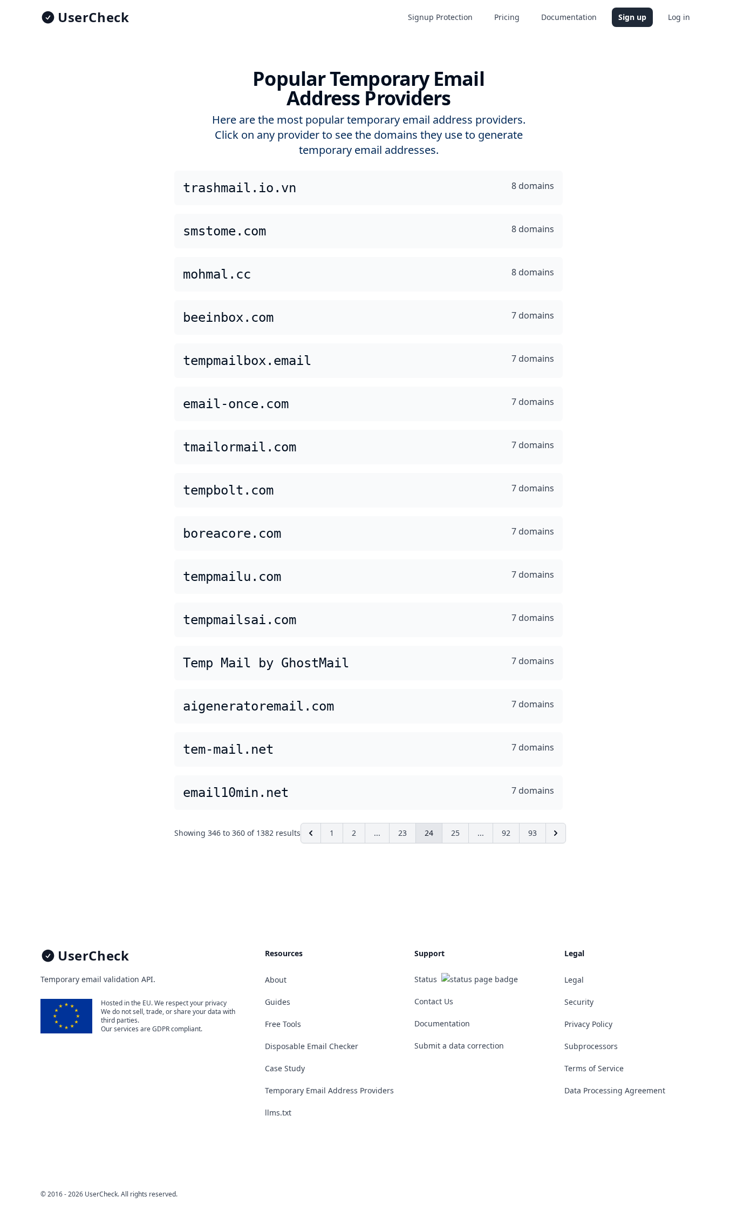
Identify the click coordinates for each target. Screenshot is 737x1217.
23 (402, 833)
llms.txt (278, 1112)
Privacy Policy (588, 1024)
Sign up (632, 17)
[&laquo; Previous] (311, 833)
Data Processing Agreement (614, 1090)
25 (455, 833)
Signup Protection (440, 17)
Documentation (569, 17)
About (275, 980)
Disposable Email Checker (311, 1046)
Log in (679, 17)
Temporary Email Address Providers (329, 1090)
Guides (277, 1002)
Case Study (285, 1068)
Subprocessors (591, 1046)
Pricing (507, 17)
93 (532, 833)
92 (506, 833)
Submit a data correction (459, 1045)
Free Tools (283, 1024)
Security (578, 1002)
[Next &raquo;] (555, 833)
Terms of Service (594, 1068)
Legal (574, 980)
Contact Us (433, 1001)
